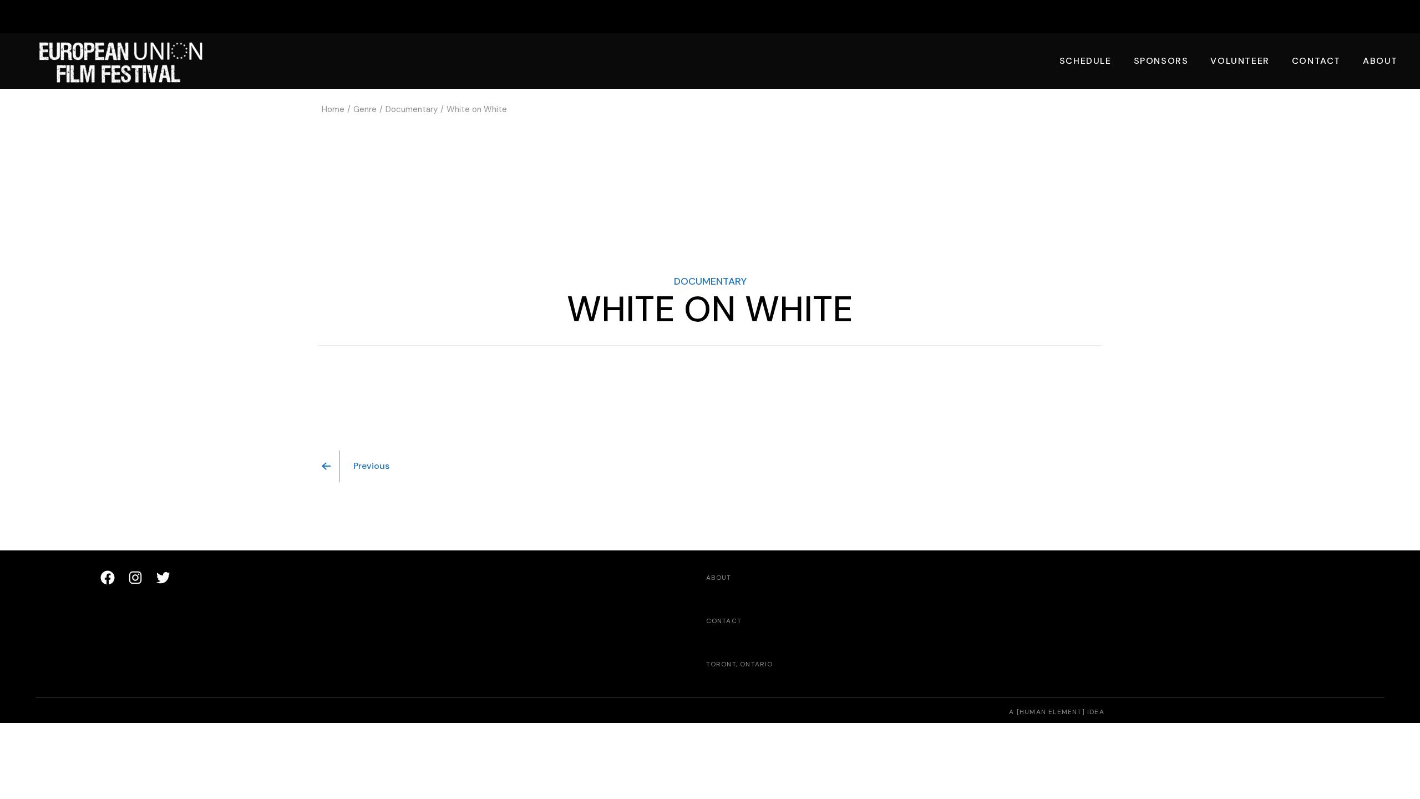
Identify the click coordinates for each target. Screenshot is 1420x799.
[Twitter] (163, 577)
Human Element (1051, 711)
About (719, 577)
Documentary (710, 281)
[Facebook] (107, 577)
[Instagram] (135, 577)
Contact (724, 620)
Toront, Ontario (739, 664)
